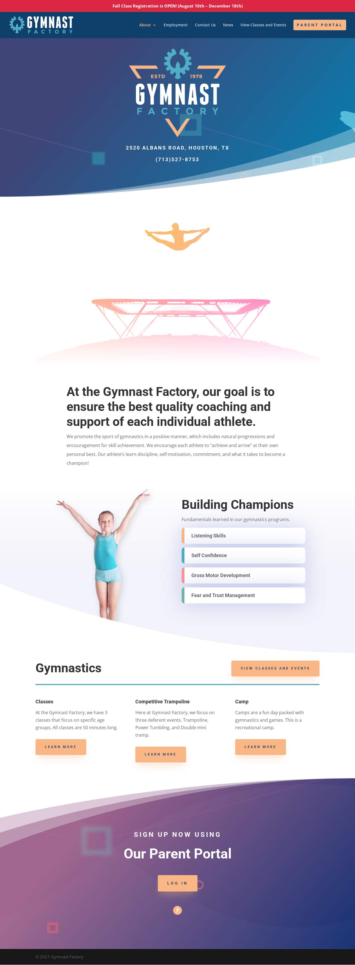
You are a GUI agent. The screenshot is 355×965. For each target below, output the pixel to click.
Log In (177, 883)
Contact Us (205, 25)
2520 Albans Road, (177, 148)
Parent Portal (320, 24)
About (145, 25)
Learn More (61, 747)
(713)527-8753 (177, 159)
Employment (176, 25)
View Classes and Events (263, 25)
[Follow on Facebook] (177, 910)
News (228, 25)
